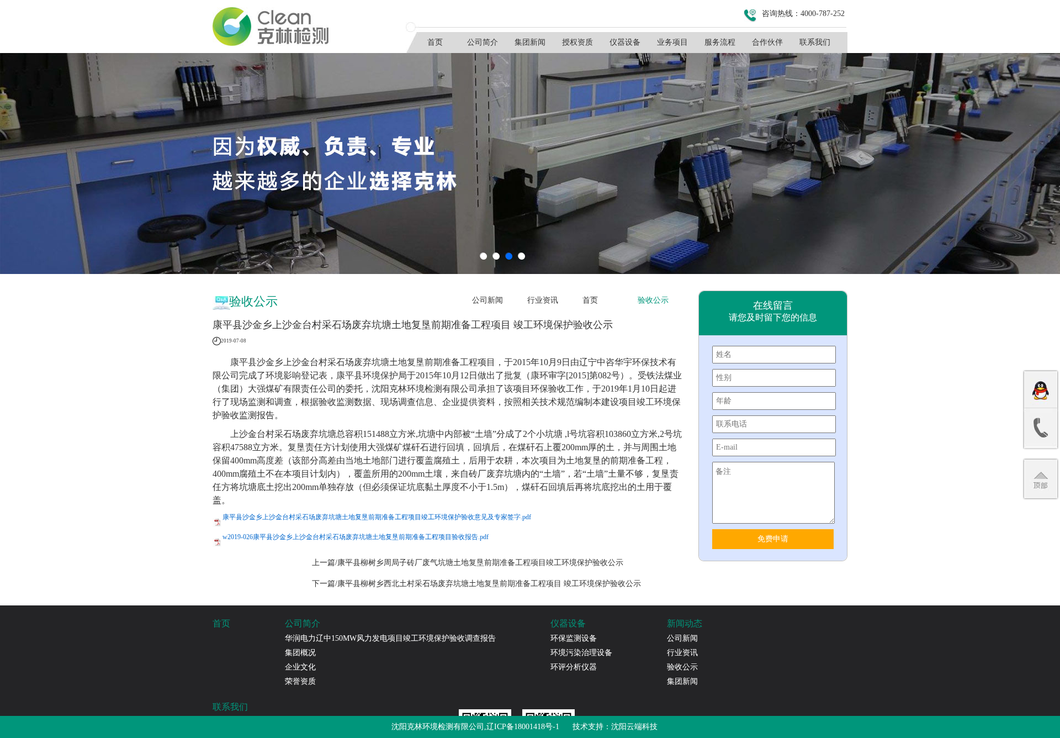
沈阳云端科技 (634, 727)
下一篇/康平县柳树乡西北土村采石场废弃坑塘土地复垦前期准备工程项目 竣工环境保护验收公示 (476, 583)
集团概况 (300, 653)
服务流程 (719, 42)
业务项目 (672, 42)
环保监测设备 (573, 638)
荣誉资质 (300, 681)
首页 (435, 42)
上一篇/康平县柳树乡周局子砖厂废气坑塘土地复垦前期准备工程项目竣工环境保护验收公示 (467, 562)
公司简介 (482, 42)
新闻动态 (684, 623)
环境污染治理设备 (581, 653)
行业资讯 (542, 300)
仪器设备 (625, 42)
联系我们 (814, 42)
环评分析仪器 (573, 667)
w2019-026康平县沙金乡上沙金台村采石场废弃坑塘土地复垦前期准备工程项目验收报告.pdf (355, 537)
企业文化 (300, 667)
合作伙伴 (767, 42)
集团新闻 (530, 42)
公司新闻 (487, 300)
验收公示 (653, 300)
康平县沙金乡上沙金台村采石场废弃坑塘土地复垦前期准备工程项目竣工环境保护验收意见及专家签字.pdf (376, 517)
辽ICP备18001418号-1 (522, 727)
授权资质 (577, 42)
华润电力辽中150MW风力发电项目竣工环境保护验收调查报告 (390, 638)
